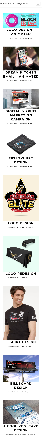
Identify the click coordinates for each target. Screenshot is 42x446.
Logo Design (21, 223)
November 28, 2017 (26, 434)
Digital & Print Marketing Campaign (20, 115)
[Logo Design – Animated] (21, 20)
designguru (12, 38)
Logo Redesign (21, 274)
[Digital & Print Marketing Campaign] (21, 99)
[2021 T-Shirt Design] (21, 144)
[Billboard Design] (21, 368)
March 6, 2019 (26, 392)
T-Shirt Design (21, 342)
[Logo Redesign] (21, 254)
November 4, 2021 (26, 38)
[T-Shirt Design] (21, 313)
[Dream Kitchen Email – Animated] (21, 58)
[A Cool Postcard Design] (21, 412)
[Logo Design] (21, 198)
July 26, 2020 (26, 227)
